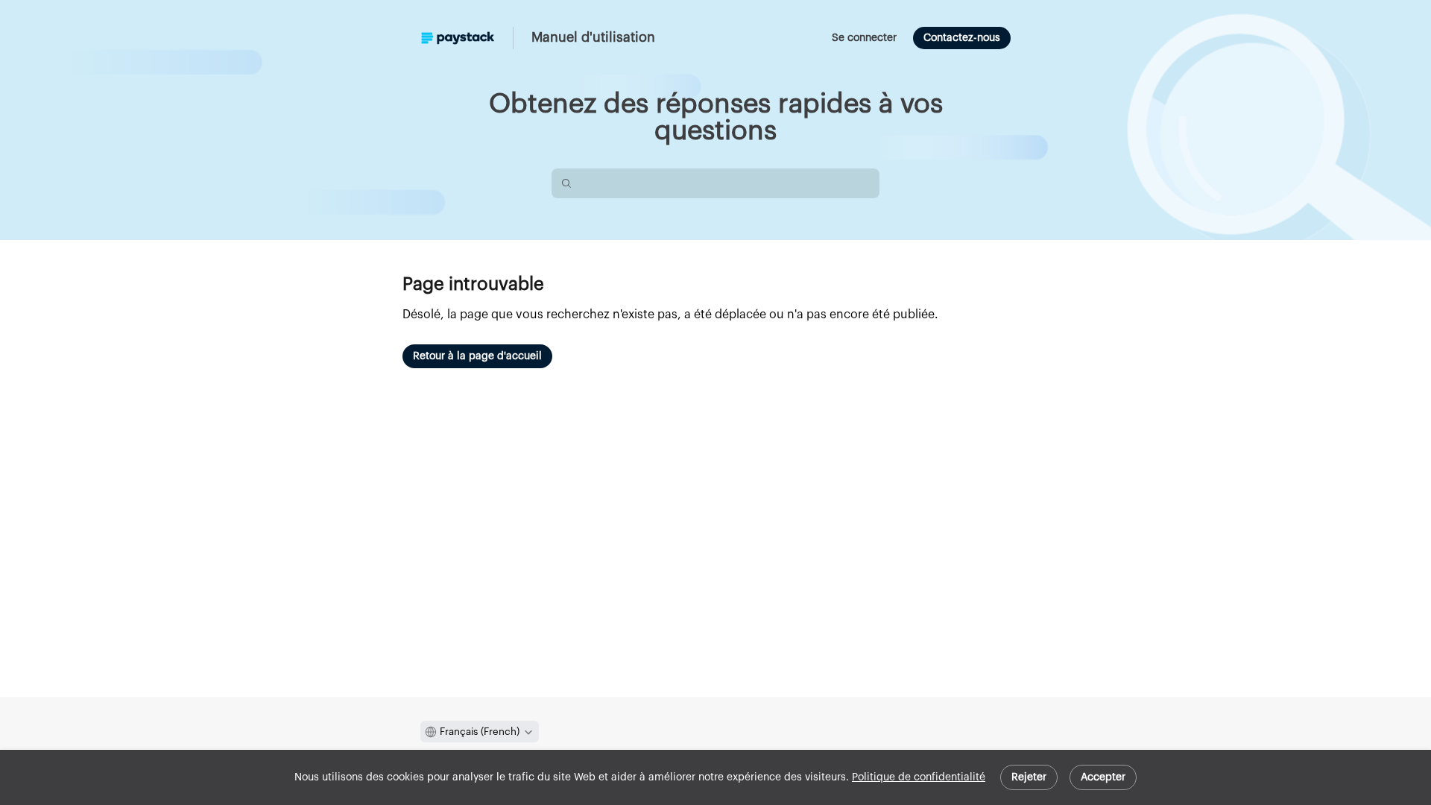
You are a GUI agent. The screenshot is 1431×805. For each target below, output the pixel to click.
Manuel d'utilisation (593, 37)
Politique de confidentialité (918, 777)
